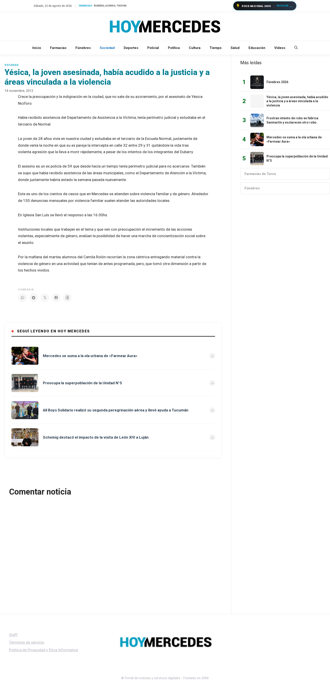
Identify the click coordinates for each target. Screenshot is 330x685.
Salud (235, 48)
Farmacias (58, 48)
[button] (296, 48)
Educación (257, 48)
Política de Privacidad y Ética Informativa (43, 650)
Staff (13, 634)
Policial (153, 48)
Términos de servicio (26, 642)
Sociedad (107, 48)
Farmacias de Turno (260, 174)
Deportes (131, 48)
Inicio (36, 48)
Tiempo (215, 48)
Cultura (194, 48)
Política (174, 48)
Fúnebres (83, 48)
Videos (279, 48)
